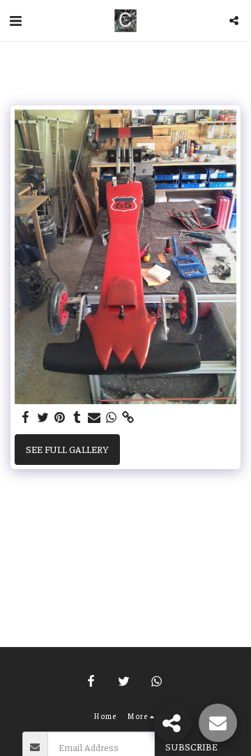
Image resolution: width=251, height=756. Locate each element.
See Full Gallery (67, 449)
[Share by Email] (94, 417)
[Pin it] (60, 417)
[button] (15, 20)
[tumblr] (77, 417)
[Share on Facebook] (26, 417)
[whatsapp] (111, 417)
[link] (128, 417)
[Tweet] (43, 417)
